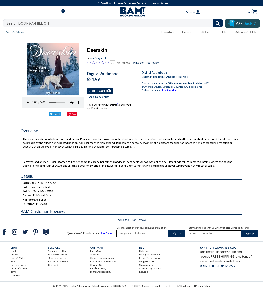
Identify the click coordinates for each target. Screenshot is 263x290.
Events (186, 32)
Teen (13, 261)
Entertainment (19, 268)
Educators (167, 32)
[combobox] (115, 23)
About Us (95, 254)
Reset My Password (150, 258)
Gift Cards (206, 32)
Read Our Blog (98, 268)
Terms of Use (167, 286)
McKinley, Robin (98, 58)
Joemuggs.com (150, 286)
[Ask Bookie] (242, 23)
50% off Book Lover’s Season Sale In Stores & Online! (134, 3)
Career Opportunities (102, 258)
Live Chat (105, 233)
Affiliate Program (57, 254)
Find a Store (96, 251)
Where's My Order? (150, 268)
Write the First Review (146, 62)
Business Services (58, 258)
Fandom (15, 275)
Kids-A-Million (19, 258)
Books (14, 251)
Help (224, 32)
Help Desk (144, 251)
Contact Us (96, 265)
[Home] (131, 12)
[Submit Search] (218, 23)
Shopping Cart (146, 261)
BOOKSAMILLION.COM (126, 286)
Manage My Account (150, 254)
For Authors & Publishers (104, 261)
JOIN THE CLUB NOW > (218, 266)
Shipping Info (146, 265)
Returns (143, 271)
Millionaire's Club (245, 32)
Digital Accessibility (100, 271)
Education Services (58, 261)
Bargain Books (19, 265)
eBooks (15, 254)
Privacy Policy (202, 286)
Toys (13, 271)
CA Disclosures (185, 286)
